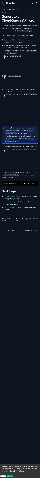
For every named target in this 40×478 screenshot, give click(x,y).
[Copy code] (35, 183)
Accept (10, 476)
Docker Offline (9, 230)
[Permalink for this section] (18, 191)
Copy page (3, 12)
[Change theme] (32, 3)
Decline (3, 476)
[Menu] (36, 3)
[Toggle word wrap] (32, 183)
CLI (2, 9)
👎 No (22, 219)
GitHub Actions (30, 230)
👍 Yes (16, 219)
